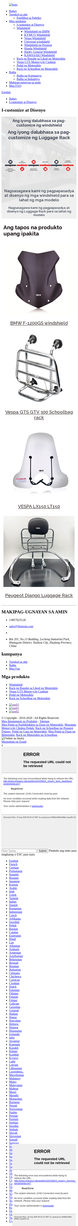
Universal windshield (37, 41)
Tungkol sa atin (18, 14)
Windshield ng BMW (37, 31)
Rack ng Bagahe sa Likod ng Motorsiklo (41, 58)
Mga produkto (17, 21)
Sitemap (44, 721)
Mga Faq (14, 668)
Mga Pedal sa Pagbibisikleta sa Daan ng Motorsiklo (32, 724)
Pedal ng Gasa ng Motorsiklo (29, 731)
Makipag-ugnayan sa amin (25, 82)
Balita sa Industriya (28, 79)
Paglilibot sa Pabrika (29, 17)
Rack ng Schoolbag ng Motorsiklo (37, 68)
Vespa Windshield (35, 38)
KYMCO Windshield (37, 34)
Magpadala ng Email (14, 741)
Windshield (23, 28)
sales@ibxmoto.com (21, 626)
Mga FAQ (15, 85)
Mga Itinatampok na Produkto (19, 721)
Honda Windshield (35, 48)
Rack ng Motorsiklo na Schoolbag (36, 735)
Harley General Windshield (40, 51)
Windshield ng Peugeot (38, 45)
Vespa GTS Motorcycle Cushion (36, 62)
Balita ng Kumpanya (29, 75)
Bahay (13, 11)
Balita (12, 72)
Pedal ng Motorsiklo (29, 65)
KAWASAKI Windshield (39, 55)
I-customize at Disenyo (30, 24)
